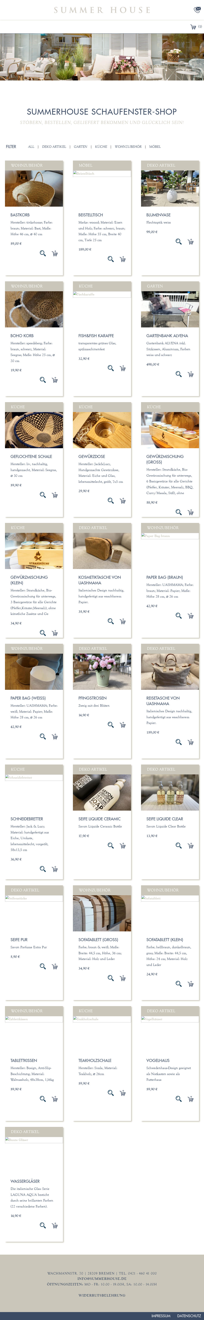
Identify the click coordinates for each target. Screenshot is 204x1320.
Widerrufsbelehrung (102, 1295)
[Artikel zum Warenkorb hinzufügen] (52, 253)
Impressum (161, 1316)
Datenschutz (189, 1316)
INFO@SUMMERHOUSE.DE (102, 1279)
